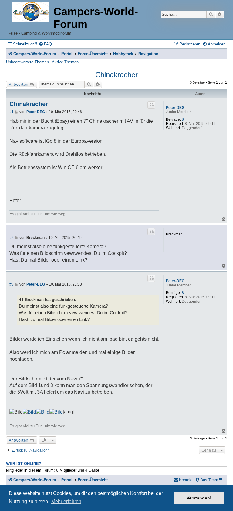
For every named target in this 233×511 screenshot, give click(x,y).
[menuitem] (45, 44)
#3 (11, 284)
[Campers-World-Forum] (30, 12)
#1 (11, 112)
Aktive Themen (65, 62)
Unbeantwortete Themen (27, 62)
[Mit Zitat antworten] (151, 105)
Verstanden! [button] (199, 498)
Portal (67, 54)
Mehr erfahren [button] (66, 501)
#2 (11, 237)
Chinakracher (116, 75)
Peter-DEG (175, 107)
